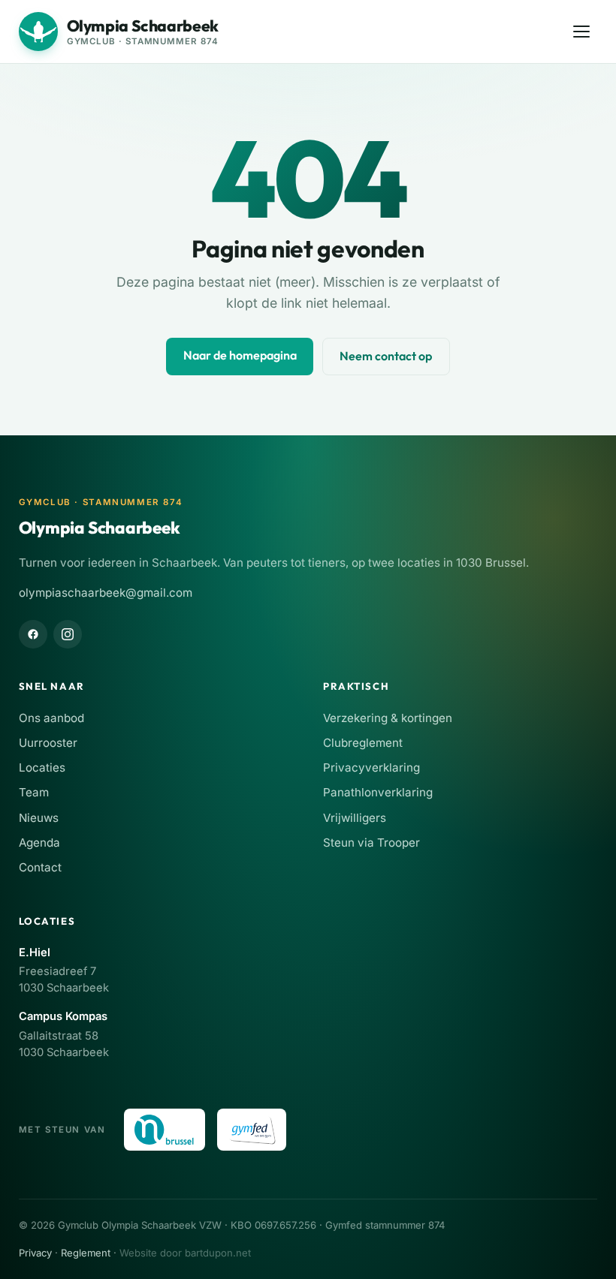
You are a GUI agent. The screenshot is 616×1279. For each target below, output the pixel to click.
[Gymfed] (252, 1130)
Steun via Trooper (371, 842)
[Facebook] (33, 634)
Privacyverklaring (371, 767)
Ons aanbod (51, 718)
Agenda (39, 842)
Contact (40, 867)
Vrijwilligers (354, 818)
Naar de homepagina (240, 355)
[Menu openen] (582, 32)
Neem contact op (386, 355)
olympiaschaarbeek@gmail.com (105, 592)
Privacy (35, 1253)
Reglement (85, 1253)
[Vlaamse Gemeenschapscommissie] (164, 1130)
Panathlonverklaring (378, 792)
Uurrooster (48, 743)
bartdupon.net (218, 1253)
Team (34, 792)
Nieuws (39, 818)
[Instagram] (67, 634)
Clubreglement (363, 743)
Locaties (42, 767)
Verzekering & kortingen (387, 718)
